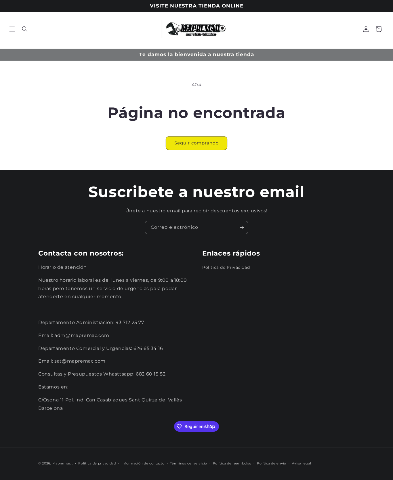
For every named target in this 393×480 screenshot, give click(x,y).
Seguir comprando (196, 143)
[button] (12, 29)
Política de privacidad (97, 463)
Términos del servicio (188, 463)
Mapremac (61, 463)
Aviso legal (301, 463)
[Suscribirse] (241, 227)
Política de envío (271, 463)
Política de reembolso (232, 463)
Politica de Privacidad (226, 267)
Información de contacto (142, 463)
